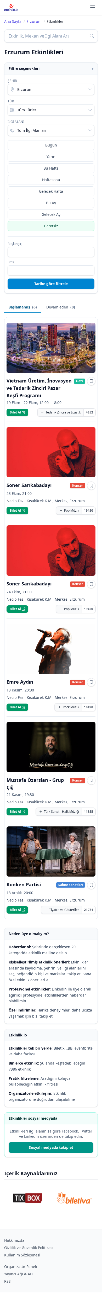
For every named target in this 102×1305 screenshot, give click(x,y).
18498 (88, 707)
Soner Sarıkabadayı (29, 485)
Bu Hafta (51, 168)
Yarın (51, 156)
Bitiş (11, 262)
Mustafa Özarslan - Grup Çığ (35, 783)
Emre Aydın (20, 682)
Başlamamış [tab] (22, 307)
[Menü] (92, 7)
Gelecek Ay (51, 214)
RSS (7, 1281)
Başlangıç (15, 244)
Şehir (12, 81)
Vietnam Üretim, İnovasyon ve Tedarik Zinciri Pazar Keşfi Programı (39, 388)
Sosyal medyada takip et (51, 1147)
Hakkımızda (14, 1240)
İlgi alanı (16, 122)
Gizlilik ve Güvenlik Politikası (28, 1247)
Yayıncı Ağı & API (18, 1273)
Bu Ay (51, 202)
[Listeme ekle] (91, 381)
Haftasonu (51, 179)
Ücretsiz (51, 225)
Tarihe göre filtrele (51, 283)
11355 (88, 811)
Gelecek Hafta (51, 191)
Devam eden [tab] (60, 307)
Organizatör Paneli (20, 1266)
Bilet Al (15, 412)
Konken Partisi (24, 884)
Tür (11, 101)
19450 (88, 510)
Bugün (51, 145)
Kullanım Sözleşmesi (22, 1254)
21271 (88, 910)
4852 (89, 412)
